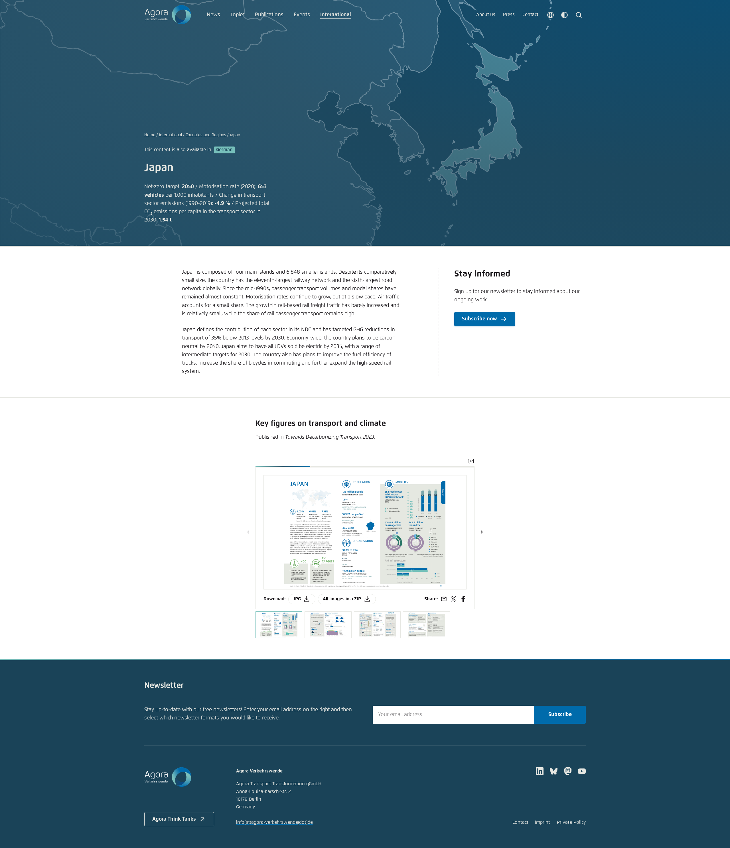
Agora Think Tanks (174, 819)
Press (509, 15)
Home (149, 135)
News (213, 14)
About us (485, 15)
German (224, 150)
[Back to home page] (167, 15)
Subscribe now (479, 319)
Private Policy (571, 822)
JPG (297, 599)
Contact (530, 15)
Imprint (542, 822)
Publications (269, 14)
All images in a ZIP (342, 599)
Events (302, 14)
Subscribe (560, 714)
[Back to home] (179, 777)
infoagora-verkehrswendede (274, 822)
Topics (237, 14)
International (335, 14)
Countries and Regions (206, 135)
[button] (481, 532)
